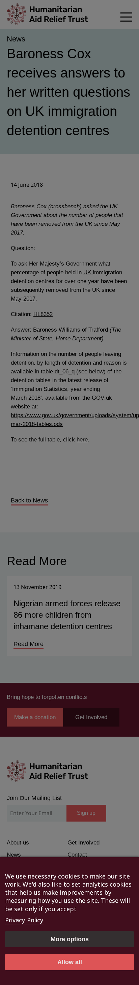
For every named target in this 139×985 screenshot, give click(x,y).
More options (70, 939)
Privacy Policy (24, 920)
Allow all (69, 962)
